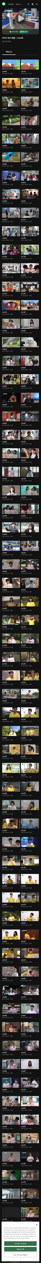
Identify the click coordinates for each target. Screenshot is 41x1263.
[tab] (9, 52)
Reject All (20, 1249)
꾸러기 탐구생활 (8, 37)
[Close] (36, 1224)
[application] (20, 18)
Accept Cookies (20, 1244)
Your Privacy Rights (20, 1255)
